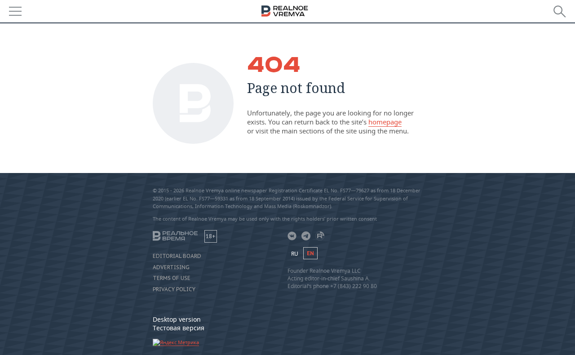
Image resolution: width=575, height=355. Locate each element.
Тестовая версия (178, 328)
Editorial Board (177, 256)
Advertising (171, 267)
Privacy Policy (174, 289)
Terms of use (171, 278)
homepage (385, 121)
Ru (294, 253)
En (310, 253)
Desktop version (177, 319)
